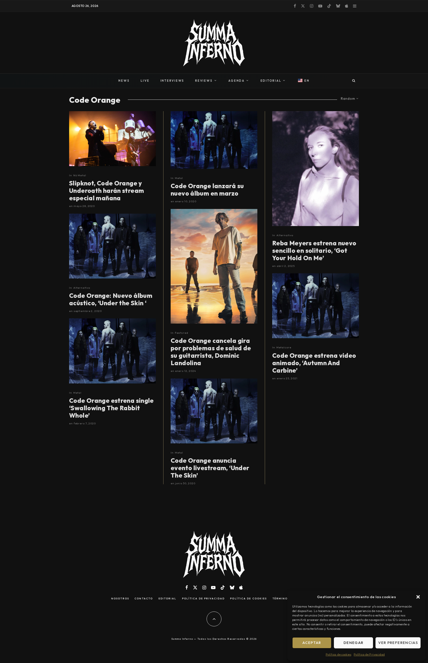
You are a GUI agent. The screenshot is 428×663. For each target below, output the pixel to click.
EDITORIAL (271, 80)
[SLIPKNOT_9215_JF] (112, 138)
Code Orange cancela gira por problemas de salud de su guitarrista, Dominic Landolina (211, 352)
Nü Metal (79, 175)
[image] (315, 168)
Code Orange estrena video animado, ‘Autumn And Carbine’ (314, 363)
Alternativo (81, 287)
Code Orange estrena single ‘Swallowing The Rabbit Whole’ (111, 408)
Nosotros (120, 598)
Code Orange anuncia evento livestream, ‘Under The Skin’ (210, 468)
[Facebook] (294, 6)
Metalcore (283, 347)
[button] (418, 596)
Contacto (143, 598)
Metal (77, 392)
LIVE (145, 80)
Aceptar (311, 642)
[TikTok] (329, 6)
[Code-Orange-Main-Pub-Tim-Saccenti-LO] (112, 246)
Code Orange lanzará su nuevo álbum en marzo (207, 189)
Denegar (353, 642)
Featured (181, 332)
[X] (302, 6)
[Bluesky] (338, 6)
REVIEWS (204, 80)
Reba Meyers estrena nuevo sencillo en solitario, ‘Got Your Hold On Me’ (314, 250)
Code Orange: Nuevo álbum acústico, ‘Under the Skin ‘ (110, 299)
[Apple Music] (346, 6)
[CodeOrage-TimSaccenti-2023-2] (214, 266)
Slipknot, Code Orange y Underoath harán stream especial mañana (106, 190)
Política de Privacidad (369, 654)
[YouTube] (320, 6)
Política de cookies (338, 654)
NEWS (124, 80)
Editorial (168, 598)
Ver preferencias (398, 642)
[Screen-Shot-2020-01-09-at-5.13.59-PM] (214, 140)
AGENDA (236, 80)
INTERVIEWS (172, 80)
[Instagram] (311, 6)
